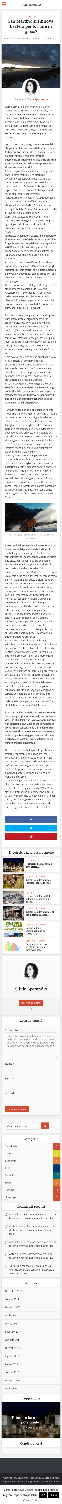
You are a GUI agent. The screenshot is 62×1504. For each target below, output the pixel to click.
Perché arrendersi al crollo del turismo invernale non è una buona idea (32, 1230)
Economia (30, 876)
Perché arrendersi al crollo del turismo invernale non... (37, 946)
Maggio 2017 (12, 1307)
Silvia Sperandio (37, 99)
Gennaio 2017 (12, 1339)
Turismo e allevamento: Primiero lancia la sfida (38, 881)
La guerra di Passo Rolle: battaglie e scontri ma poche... (39, 898)
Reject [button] (53, 1495)
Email (9, 1078)
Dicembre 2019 (13, 1291)
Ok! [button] (43, 1495)
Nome (9, 1063)
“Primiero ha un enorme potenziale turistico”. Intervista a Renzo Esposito (31, 1269)
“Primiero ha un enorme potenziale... (39, 865)
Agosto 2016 (12, 1356)
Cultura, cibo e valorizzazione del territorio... (36, 930)
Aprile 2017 (11, 1315)
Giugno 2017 (12, 1299)
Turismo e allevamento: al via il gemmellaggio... (40, 913)
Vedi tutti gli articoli (31, 1002)
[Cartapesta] (31, 4)
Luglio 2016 (11, 1364)
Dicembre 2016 (13, 1348)
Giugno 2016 (12, 1372)
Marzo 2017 (11, 1323)
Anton (12, 1254)
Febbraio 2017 (13, 1331)
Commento (11, 1030)
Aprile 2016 (11, 1388)
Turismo (31, 16)
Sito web (10, 1093)
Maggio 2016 (12, 1380)
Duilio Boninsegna (19, 1265)
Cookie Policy (31, 1500)
